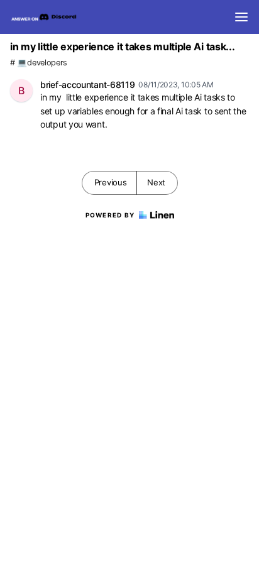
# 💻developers (38, 62)
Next (156, 182)
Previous (110, 182)
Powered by (110, 215)
